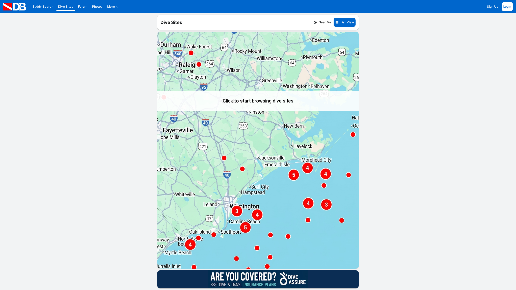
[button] (43, 6)
